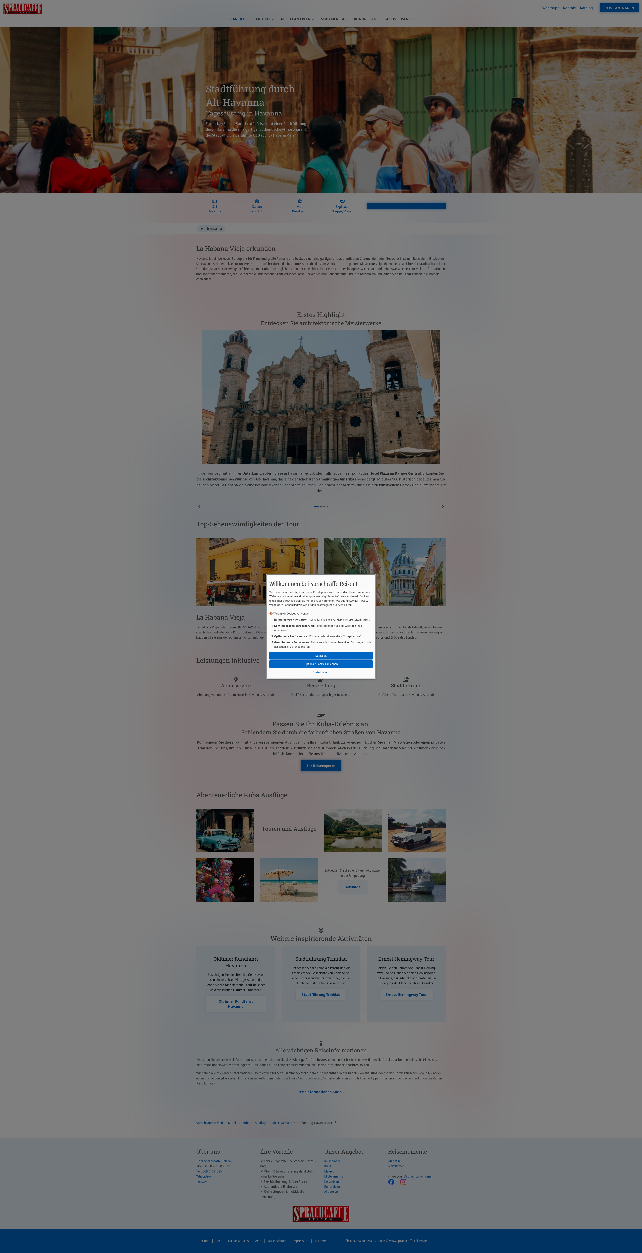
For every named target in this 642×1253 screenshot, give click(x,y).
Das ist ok (321, 656)
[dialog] (321, 626)
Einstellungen (320, 672)
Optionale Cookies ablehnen (321, 664)
